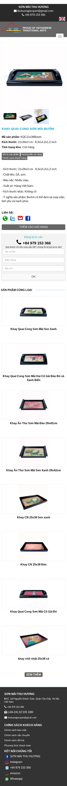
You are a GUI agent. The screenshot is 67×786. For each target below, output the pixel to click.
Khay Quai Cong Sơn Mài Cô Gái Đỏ (33, 611)
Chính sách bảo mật (15, 730)
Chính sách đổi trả (14, 740)
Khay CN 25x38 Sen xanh (33, 517)
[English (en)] (62, 18)
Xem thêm (33, 674)
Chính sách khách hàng (14, 158)
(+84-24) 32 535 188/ (20, 712)
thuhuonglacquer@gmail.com (22, 717)
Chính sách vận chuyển (17, 735)
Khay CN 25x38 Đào (33, 564)
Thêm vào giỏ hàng (33, 227)
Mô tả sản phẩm (11, 154)
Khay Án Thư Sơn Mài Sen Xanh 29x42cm (33, 470)
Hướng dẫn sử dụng (32, 154)
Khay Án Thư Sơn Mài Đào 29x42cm (33, 423)
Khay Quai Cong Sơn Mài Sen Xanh (33, 329)
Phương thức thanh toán (17, 745)
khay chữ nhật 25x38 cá (33, 658)
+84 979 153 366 (15, 707)
